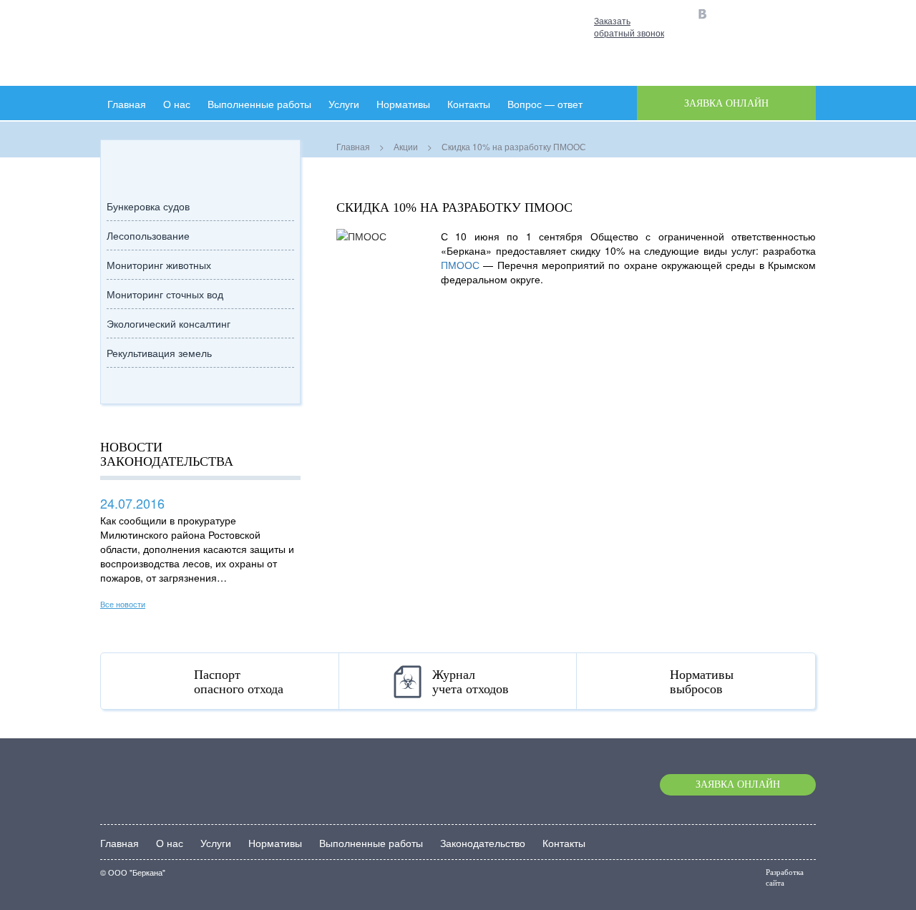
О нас (176, 104)
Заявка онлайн (738, 784)
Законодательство (482, 843)
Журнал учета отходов (470, 681)
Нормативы (403, 104)
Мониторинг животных (159, 265)
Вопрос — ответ (545, 104)
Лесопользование (148, 235)
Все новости (122, 604)
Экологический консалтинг (168, 323)
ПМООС (460, 265)
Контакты (563, 843)
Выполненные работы (259, 104)
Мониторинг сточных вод (165, 294)
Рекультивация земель (159, 353)
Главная (126, 104)
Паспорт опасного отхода (238, 681)
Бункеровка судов (148, 206)
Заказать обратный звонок (629, 26)
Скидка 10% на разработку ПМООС (454, 207)
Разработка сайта (785, 877)
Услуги (343, 104)
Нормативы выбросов (702, 681)
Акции (406, 146)
